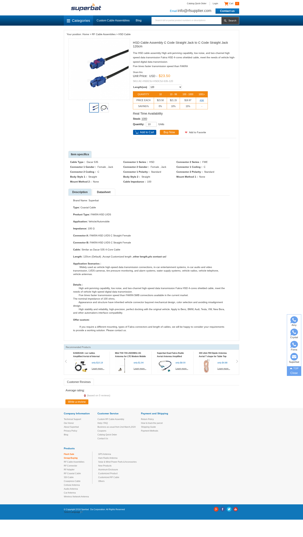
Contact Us (102, 438)
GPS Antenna (104, 454)
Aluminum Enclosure (108, 469)
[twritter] (229, 509)
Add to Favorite (197, 132)
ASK (202, 100)
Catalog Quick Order (196, 3)
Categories (81, 20)
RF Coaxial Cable (72, 473)
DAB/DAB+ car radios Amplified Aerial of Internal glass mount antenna (86, 356)
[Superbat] (294, 356)
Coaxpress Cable (72, 481)
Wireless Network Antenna (76, 496)
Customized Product (107, 473)
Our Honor (69, 423)
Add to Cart (147, 132)
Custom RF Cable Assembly (110, 419)
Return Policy (147, 419)
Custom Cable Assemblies (113, 20)
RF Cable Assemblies (104, 34)
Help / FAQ (102, 423)
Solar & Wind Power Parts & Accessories (117, 462)
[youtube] (235, 509)
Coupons (101, 431)
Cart (233, 3)
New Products (105, 466)
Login (215, 3)
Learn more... (98, 368)
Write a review (77, 401)
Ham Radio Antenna (107, 458)
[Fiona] (294, 344)
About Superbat (71, 427)
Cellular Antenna (72, 485)
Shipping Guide (148, 427)
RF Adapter (69, 469)
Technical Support (72, 419)
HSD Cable (124, 34)
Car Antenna (70, 493)
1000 (144, 118)
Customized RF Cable (108, 477)
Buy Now (169, 132)
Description (80, 192)
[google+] (216, 509)
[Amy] (294, 320)
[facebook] (222, 509)
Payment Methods (149, 431)
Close (294, 373)
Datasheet (103, 192)
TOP (295, 368)
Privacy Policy (70, 431)
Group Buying (71, 458)
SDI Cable (69, 477)
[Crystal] (294, 332)
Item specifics (80, 154)
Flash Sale (69, 454)
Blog (139, 20)
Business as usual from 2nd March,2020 (116, 427)
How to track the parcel (152, 423)
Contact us (227, 10)
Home (85, 34)
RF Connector (70, 466)
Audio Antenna (71, 489)
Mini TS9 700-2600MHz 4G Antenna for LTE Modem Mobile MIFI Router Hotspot (130, 356)
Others (101, 481)
